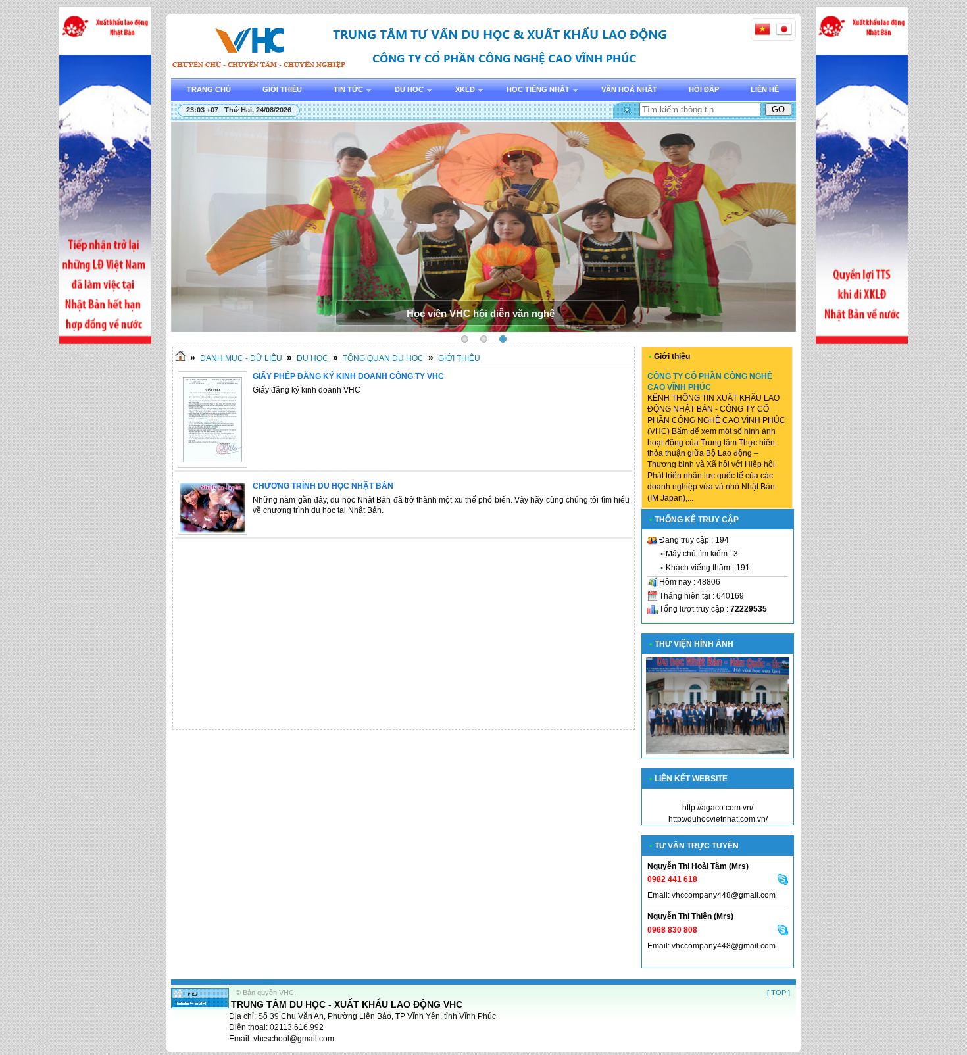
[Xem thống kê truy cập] (200, 1005)
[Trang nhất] (180, 358)
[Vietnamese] (762, 29)
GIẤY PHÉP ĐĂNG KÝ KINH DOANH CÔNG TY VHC (348, 376)
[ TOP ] (778, 992)
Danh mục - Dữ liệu (241, 358)
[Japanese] (784, 29)
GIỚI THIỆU (459, 358)
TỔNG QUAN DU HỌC (383, 358)
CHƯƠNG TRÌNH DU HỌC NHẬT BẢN (323, 486)
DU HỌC (312, 358)
